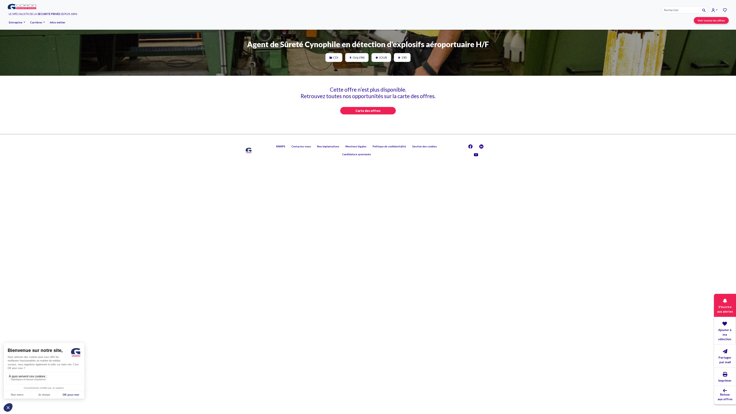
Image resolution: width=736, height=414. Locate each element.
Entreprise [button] (16, 22)
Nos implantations (328, 146)
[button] (714, 10)
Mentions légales (355, 146)
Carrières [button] (36, 22)
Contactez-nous (301, 146)
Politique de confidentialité (389, 146)
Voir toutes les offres (711, 20)
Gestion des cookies (424, 146)
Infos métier (57, 22)
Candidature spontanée (356, 154)
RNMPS (280, 146)
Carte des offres (368, 111)
